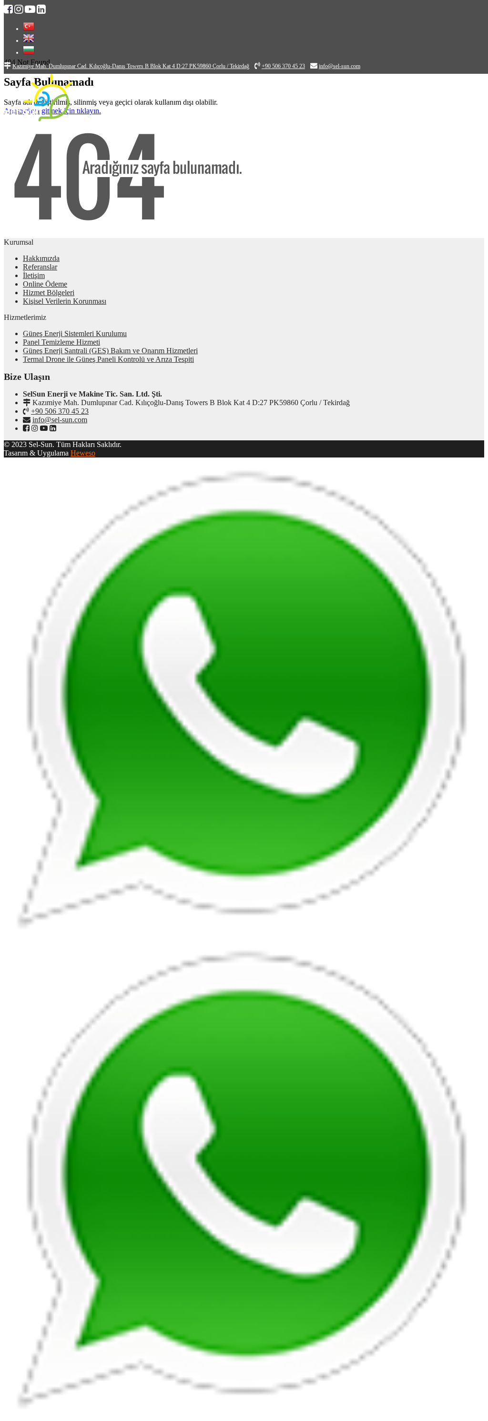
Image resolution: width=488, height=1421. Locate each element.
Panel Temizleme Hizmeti (61, 342)
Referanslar (40, 267)
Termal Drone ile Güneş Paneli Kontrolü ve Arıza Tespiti (108, 359)
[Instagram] (34, 428)
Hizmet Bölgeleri (48, 292)
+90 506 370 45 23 (60, 411)
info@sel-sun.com (59, 420)
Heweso (83, 453)
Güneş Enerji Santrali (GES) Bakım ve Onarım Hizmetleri (110, 351)
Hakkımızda (41, 258)
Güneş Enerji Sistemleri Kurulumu (75, 333)
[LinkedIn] (53, 428)
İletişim (34, 275)
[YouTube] (44, 428)
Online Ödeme (45, 284)
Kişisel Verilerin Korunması (64, 301)
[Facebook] (26, 428)
